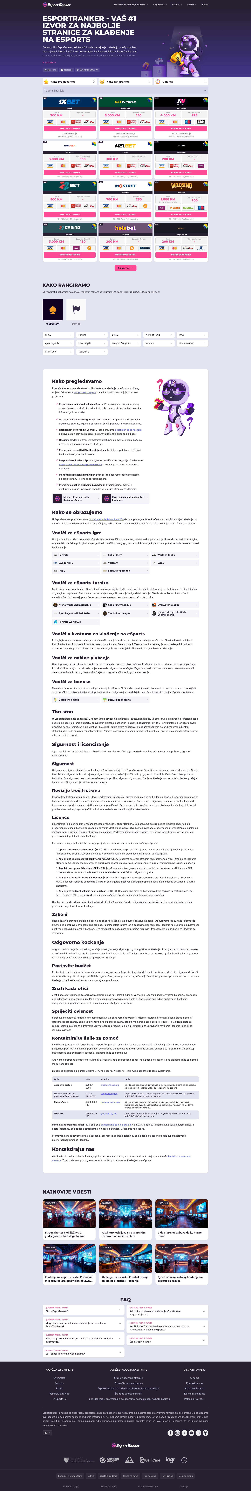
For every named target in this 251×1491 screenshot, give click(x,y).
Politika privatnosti (194, 1399)
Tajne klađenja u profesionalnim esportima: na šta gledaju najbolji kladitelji (128, 1399)
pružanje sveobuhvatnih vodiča (106, 519)
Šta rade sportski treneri (128, 1393)
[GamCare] (150, 1460)
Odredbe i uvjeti (71, 1486)
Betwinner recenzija (125, 133)
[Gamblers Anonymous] (129, 1460)
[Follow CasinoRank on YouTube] (191, 1433)
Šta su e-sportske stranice (128, 1377)
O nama (194, 1377)
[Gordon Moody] (109, 1460)
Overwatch (59, 1377)
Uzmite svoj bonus (70, 128)
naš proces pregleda (85, 392)
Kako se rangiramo (194, 1393)
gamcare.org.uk (108, 1113)
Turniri (175, 4)
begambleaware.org (110, 1102)
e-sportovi (158, 4)
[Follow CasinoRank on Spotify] (198, 1433)
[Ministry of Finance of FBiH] (79, 1460)
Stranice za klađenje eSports (129, 4)
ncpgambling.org (109, 1093)
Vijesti (204, 4)
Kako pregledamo (194, 1388)
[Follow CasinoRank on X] (184, 1433)
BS (46, 1432)
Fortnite (59, 1383)
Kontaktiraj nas (194, 1383)
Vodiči (190, 4)
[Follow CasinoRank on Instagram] (177, 1433)
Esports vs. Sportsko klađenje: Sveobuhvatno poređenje (128, 1388)
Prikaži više (123, 268)
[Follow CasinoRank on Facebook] (170, 1433)
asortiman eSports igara (128, 429)
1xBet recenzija (69, 133)
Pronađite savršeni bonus (128, 1383)
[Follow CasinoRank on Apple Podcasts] (205, 1433)
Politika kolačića (108, 1486)
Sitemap (184, 1486)
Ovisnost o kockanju (148, 1486)
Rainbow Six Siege (59, 1393)
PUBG (59, 1388)
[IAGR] (171, 1460)
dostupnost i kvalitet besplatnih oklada (80, 464)
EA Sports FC (59, 1399)
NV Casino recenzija (181, 133)
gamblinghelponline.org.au (116, 1124)
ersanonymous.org (110, 1085)
